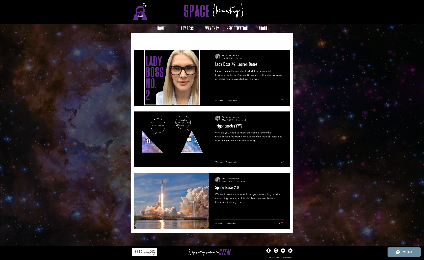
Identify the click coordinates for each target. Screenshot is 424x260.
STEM (224, 252)
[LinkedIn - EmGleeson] (290, 250)
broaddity (149, 252)
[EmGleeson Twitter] (283, 250)
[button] (285, 40)
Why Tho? (174, 39)
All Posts (138, 39)
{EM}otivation (192, 39)
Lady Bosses (156, 39)
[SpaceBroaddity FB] (268, 250)
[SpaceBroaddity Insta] (276, 250)
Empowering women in (203, 252)
